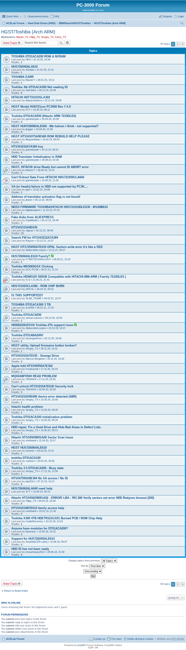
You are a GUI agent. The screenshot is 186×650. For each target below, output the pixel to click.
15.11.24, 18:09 (53, 100)
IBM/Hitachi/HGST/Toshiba (75, 23)
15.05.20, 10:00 (49, 399)
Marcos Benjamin (35, 358)
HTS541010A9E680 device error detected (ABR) (43, 396)
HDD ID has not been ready (30, 549)
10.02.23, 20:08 (41, 189)
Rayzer (30, 240)
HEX (28, 59)
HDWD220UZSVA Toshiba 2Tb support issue (42, 325)
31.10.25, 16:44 (41, 59)
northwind (31, 440)
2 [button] (178, 44)
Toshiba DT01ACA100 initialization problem (41, 417)
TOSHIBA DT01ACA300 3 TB (31, 304)
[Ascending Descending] (93, 571)
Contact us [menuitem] (99, 639)
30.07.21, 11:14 (49, 269)
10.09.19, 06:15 (41, 491)
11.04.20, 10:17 (47, 440)
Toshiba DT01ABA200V (27, 335)
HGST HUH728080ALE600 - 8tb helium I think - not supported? (54, 126)
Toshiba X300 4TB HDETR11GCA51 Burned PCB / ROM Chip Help (56, 518)
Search (61, 42)
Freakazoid (32, 369)
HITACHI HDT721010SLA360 (30, 97)
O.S (28, 279)
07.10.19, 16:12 (45, 481)
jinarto (29, 199)
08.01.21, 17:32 (45, 307)
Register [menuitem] (167, 16)
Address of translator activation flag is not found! (45, 196)
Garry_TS (60, 37)
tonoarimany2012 (35, 552)
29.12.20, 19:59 (53, 317)
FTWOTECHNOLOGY (38, 259)
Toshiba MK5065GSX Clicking (32, 266)
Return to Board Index (16, 590)
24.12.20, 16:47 (57, 328)
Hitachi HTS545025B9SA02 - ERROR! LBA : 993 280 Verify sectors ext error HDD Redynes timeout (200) (82, 497)
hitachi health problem (27, 406)
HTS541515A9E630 (24, 227)
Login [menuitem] (181, 16)
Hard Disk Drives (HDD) (42, 23)
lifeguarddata (33, 139)
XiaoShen (31, 90)
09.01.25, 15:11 (46, 80)
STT (28, 109)
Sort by (85, 565)
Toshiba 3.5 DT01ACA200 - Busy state (37, 468)
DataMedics (32, 220)
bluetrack (31, 531)
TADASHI (31, 379)
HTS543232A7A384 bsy (27, 146)
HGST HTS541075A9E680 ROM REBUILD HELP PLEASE (50, 136)
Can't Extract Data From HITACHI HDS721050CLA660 (47, 177)
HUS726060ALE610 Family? (31, 256)
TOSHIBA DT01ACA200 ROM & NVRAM (38, 56)
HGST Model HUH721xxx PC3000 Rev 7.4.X (41, 106)
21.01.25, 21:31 (45, 69)
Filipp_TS (34, 37)
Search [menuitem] (182, 23)
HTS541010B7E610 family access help (37, 508)
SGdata (30, 69)
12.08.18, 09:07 (58, 541)
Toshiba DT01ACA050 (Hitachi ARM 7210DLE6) (43, 116)
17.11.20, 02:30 (47, 379)
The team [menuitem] (116, 639)
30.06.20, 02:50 (47, 389)
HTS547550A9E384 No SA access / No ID (39, 478)
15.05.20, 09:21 (49, 430)
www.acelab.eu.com (93, 10)
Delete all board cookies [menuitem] (140, 639)
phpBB (81, 645)
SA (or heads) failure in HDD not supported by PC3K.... (49, 186)
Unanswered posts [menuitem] (38, 16)
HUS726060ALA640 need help (31, 488)
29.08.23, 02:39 (50, 159)
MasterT (30, 80)
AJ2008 (30, 307)
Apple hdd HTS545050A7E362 (32, 366)
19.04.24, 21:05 (44, 129)
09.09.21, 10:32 (62, 259)
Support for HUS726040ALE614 (33, 538)
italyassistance (34, 100)
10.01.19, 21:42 (47, 511)
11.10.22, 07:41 (51, 210)
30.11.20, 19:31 (49, 348)
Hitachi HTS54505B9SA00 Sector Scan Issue (42, 437)
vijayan (29, 230)
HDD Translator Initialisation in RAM (36, 156)
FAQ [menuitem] (56, 16)
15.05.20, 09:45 (49, 409)
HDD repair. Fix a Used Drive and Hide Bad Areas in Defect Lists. (56, 427)
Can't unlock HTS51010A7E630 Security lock (42, 386)
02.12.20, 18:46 (52, 338)
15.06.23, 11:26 (50, 180)
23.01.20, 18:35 (45, 461)
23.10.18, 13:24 (54, 521)
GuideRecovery (34, 521)
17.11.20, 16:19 (49, 369)
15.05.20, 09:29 (49, 420)
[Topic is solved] (52, 256)
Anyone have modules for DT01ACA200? (39, 528)
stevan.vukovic (34, 317)
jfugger (29, 129)
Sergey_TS (47, 37)
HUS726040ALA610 (24, 66)
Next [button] (183, 44)
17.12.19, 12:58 (49, 471)
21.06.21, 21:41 (41, 279)
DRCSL (30, 289)
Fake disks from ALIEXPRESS (32, 217)
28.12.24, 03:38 (47, 90)
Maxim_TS (22, 37)
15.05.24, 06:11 (41, 109)
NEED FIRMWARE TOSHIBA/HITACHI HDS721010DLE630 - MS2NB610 (59, 207)
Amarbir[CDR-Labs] (36, 541)
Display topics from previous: (85, 560)
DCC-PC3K (32, 269)
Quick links (12, 16)
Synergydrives (34, 338)
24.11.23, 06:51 (50, 149)
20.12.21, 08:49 (44, 230)
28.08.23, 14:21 (46, 170)
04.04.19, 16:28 (47, 500)
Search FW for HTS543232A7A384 (34, 237)
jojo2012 (30, 481)
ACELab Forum (15, 23)
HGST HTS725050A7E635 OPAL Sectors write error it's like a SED (57, 247)
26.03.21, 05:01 (45, 289)
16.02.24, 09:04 (50, 139)
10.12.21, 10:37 (45, 240)
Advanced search (67, 42)
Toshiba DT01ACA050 (26, 314)
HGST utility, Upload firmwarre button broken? (44, 345)
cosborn (30, 461)
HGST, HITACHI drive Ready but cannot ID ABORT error (50, 167)
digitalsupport (33, 210)
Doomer (30, 450)
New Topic (10, 43)
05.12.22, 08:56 (43, 199)
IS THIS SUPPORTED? (27, 295)
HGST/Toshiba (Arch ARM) (110, 23)
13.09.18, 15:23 (47, 531)
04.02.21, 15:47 (52, 298)
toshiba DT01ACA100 (26, 458)
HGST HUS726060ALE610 (29, 447)
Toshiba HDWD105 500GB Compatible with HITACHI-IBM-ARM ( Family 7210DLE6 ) (68, 276)
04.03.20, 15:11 (45, 450)
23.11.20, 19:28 (55, 358)
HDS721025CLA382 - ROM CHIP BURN (37, 286)
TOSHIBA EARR (22, 77)
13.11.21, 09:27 (57, 250)
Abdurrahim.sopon (36, 250)
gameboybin (32, 119)
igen (28, 189)
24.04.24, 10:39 (50, 119)
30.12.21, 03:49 (50, 220)
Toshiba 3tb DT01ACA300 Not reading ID (39, 87)
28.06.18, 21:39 (55, 552)
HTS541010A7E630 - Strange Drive (35, 355)
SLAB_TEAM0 (33, 298)
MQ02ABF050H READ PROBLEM (34, 376)
